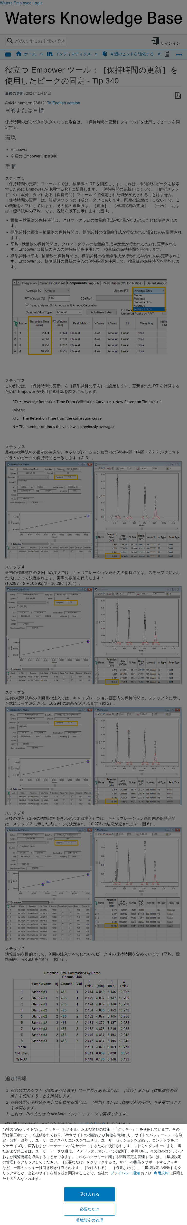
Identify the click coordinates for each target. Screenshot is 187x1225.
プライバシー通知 (125, 1173)
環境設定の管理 (89, 1220)
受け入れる (90, 1194)
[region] (93, 1174)
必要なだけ (90, 1209)
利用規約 (161, 1173)
